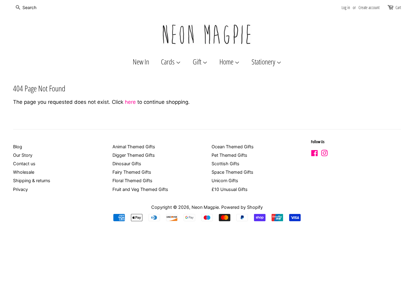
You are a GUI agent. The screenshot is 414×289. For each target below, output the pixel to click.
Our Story (22, 155)
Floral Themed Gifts (132, 180)
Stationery (264, 62)
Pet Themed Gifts (229, 155)
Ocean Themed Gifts (233, 146)
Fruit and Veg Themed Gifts (140, 189)
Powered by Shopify (242, 207)
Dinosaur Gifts (126, 163)
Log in (346, 7)
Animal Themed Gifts (133, 146)
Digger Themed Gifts (133, 155)
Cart (398, 7)
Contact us (24, 163)
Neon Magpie (205, 207)
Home (227, 62)
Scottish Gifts (225, 163)
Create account (369, 7)
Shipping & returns (31, 180)
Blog (17, 146)
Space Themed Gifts (232, 172)
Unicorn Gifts (225, 180)
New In (141, 62)
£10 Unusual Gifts (230, 189)
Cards (168, 62)
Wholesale (23, 172)
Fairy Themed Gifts (131, 172)
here (130, 102)
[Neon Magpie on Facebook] (314, 154)
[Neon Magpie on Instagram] (324, 154)
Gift (197, 62)
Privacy (20, 189)
